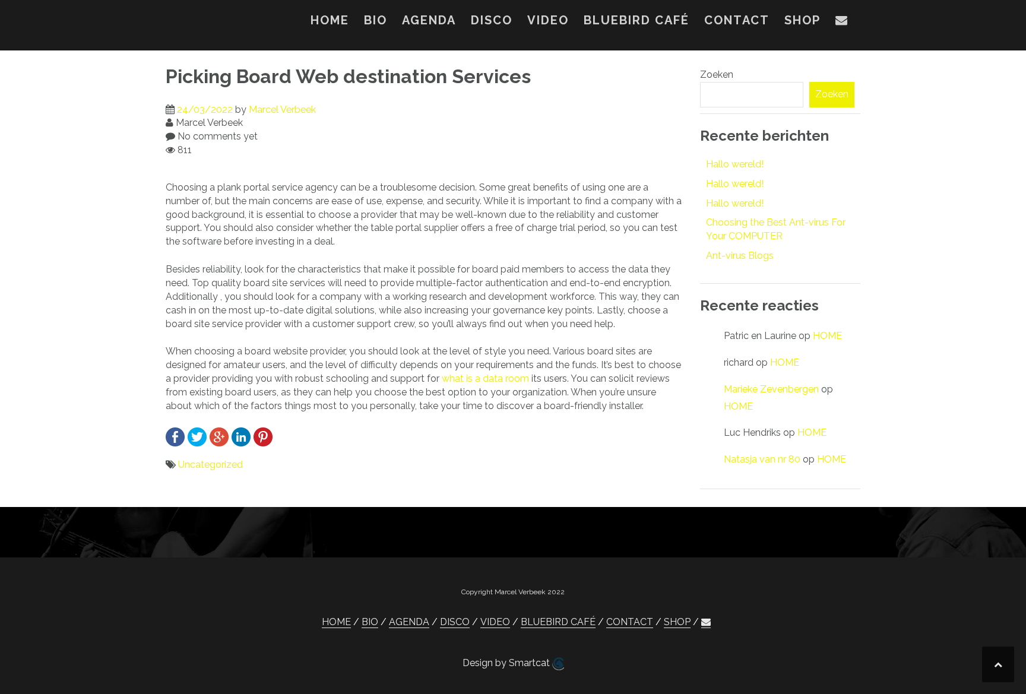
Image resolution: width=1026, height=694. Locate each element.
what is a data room (485, 378)
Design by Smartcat (507, 662)
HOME (330, 20)
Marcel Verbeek (282, 109)
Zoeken (716, 74)
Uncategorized (210, 464)
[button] (841, 22)
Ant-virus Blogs (740, 255)
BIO (375, 20)
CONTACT (737, 20)
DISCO (491, 20)
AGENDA (429, 20)
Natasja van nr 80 (762, 459)
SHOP (802, 20)
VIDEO (548, 20)
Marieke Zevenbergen (771, 389)
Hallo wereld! (735, 164)
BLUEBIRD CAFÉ (636, 20)
